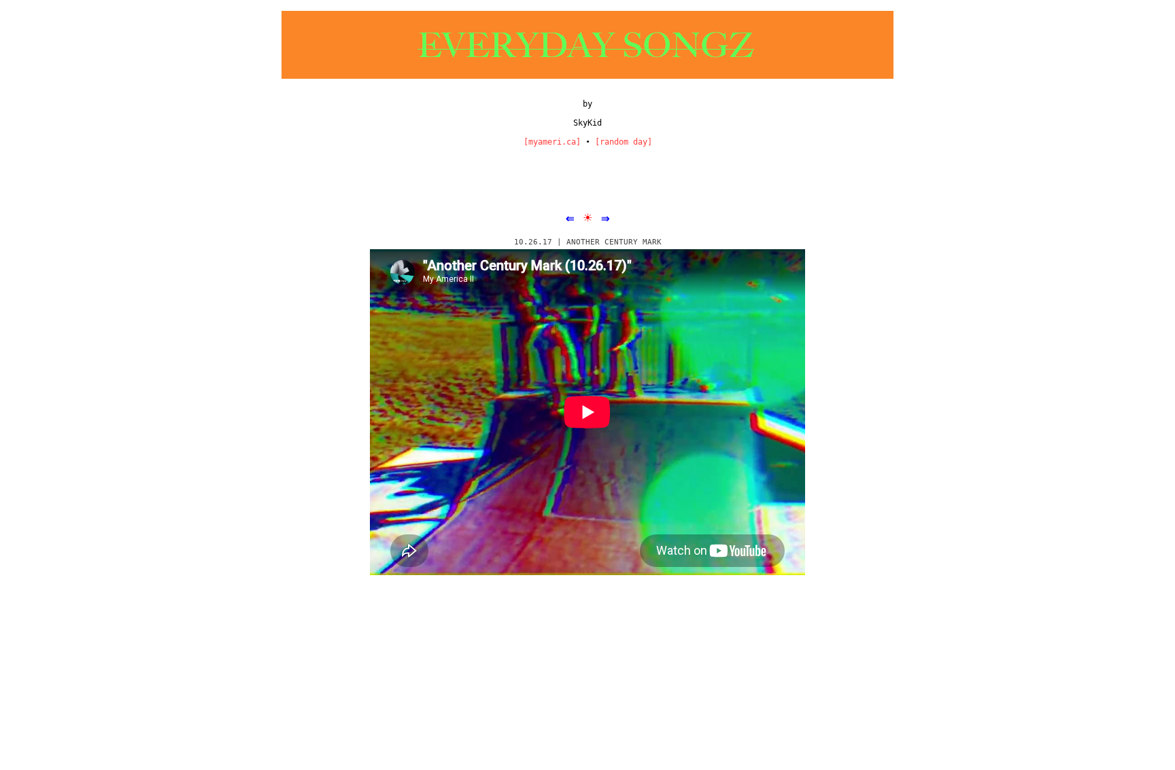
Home (589, 635)
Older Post (840, 635)
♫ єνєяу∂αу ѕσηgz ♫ (394, 689)
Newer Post (336, 635)
